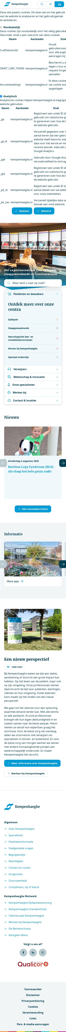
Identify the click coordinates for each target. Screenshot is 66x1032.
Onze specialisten (23, 385)
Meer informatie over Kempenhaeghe (34, 763)
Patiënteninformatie (21, 842)
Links (32, 1018)
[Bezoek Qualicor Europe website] (33, 964)
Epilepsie (13, 319)
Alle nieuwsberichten (35, 508)
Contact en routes (19, 867)
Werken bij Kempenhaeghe (28, 773)
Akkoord (46, 210)
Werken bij (19, 392)
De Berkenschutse (20, 928)
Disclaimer (33, 995)
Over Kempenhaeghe (21, 829)
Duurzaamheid (18, 880)
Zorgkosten (16, 874)
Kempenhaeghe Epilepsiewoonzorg (30, 902)
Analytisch (10, 96)
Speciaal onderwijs (18, 357)
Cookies (33, 1007)
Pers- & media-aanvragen (33, 1024)
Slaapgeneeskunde (18, 328)
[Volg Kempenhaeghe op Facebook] (23, 952)
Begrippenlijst (17, 854)
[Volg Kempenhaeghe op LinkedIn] (33, 952)
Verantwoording (32, 1012)
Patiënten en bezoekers (28, 294)
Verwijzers (20, 369)
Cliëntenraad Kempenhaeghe (26, 915)
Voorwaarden (33, 989)
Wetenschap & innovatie (29, 377)
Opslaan (24, 210)
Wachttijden (16, 861)
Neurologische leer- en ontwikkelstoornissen (20, 338)
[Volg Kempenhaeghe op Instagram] (42, 952)
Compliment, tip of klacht (24, 887)
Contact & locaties (24, 400)
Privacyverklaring (33, 1001)
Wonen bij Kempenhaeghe (22, 348)
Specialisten (16, 835)
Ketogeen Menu (18, 935)
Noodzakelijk (11, 27)
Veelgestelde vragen (21, 848)
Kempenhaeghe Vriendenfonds (28, 909)
